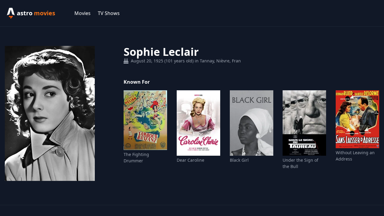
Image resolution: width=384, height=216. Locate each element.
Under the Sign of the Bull (300, 163)
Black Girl (239, 160)
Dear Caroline (190, 160)
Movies (82, 13)
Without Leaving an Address (355, 156)
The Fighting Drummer (136, 158)
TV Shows (109, 13)
